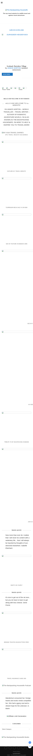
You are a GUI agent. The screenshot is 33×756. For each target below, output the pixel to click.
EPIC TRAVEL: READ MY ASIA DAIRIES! (16, 135)
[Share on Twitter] (16, 78)
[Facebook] (18, 2)
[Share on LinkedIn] (20, 78)
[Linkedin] (26, 2)
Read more (6, 74)
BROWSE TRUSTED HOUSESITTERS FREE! (16, 642)
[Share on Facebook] (14, 78)
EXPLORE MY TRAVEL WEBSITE (16, 171)
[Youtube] (28, 2)
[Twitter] (20, 2)
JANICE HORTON (14, 68)
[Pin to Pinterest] (18, 78)
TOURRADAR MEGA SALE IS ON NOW (16, 207)
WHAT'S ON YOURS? (16, 585)
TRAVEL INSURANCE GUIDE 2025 (16, 678)
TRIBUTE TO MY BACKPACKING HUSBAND (16, 442)
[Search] (31, 2)
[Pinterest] (24, 2)
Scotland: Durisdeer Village (16, 66)
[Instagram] (22, 2)
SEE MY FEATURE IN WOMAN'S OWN (16, 244)
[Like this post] (12, 78)
